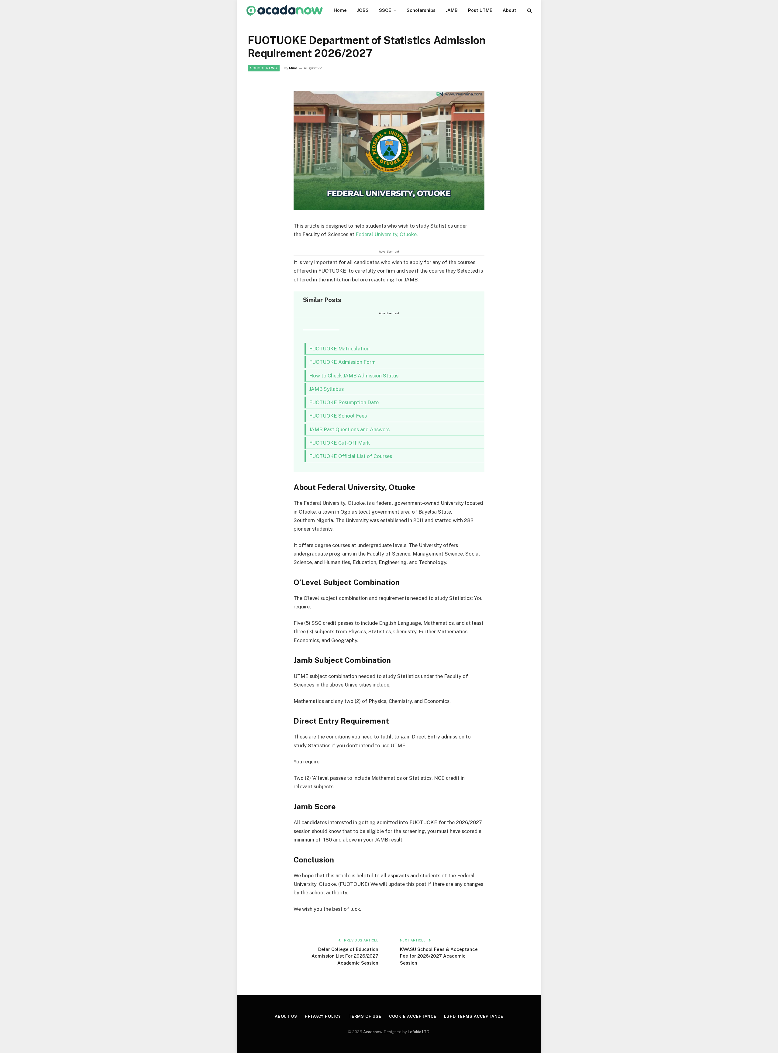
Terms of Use (365, 1016)
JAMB (452, 10)
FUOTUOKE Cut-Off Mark (339, 443)
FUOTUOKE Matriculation (340, 349)
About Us (286, 1016)
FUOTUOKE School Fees (338, 416)
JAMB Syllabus (326, 389)
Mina (293, 68)
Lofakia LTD (418, 1032)
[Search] (529, 10)
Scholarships (421, 10)
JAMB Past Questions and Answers (349, 429)
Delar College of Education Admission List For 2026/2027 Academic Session (345, 956)
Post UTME (480, 10)
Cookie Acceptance (412, 1016)
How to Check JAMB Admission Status (353, 376)
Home (340, 10)
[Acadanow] (284, 10)
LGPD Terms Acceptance (473, 1016)
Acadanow (372, 1032)
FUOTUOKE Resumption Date (344, 402)
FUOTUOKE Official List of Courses (350, 456)
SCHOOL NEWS (263, 68)
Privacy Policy (323, 1016)
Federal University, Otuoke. (387, 234)
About (509, 10)
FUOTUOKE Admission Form (342, 362)
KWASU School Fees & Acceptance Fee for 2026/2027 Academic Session (439, 956)
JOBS (363, 10)
